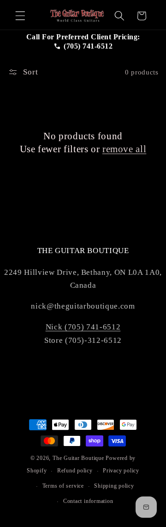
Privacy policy (121, 470)
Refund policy (75, 470)
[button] (20, 16)
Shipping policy (114, 486)
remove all (124, 149)
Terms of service (63, 486)
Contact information (88, 501)
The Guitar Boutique (78, 458)
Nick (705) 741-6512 (83, 326)
